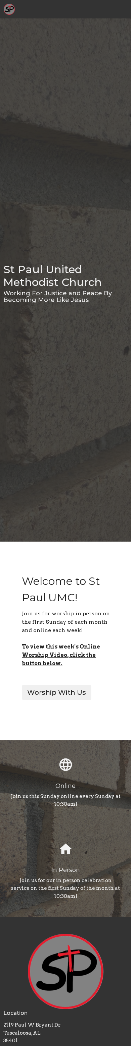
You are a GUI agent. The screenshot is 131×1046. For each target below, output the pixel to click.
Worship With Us (56, 692)
